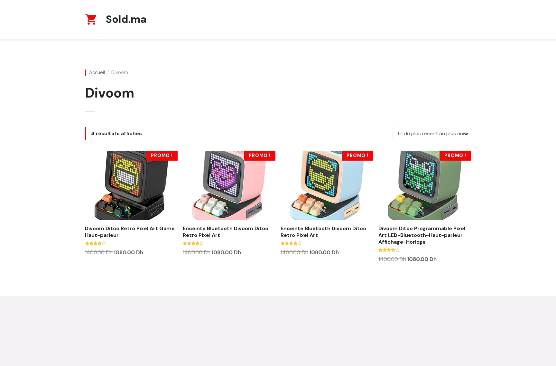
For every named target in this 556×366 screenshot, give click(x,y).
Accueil (97, 73)
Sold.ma (126, 19)
